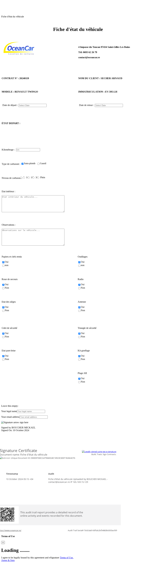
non (6, 265)
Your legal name (9, 411)
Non (7, 287)
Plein (42, 177)
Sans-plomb (29, 163)
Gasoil (43, 163)
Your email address (10, 417)
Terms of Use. (66, 557)
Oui (6, 262)
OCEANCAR (8, 2)
